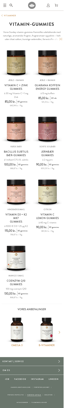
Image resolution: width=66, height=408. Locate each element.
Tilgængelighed (39, 402)
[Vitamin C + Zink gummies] (16, 62)
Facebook (20, 379)
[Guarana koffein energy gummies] (47, 62)
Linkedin (54, 379)
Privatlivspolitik (16, 395)
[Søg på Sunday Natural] (11, 5)
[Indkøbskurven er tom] (56, 5)
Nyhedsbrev (22, 402)
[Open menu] (4, 5)
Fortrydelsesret (42, 387)
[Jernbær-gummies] (47, 128)
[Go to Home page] (32, 5)
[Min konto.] (48, 5)
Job (7, 379)
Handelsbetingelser (20, 387)
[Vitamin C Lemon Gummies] (47, 191)
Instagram (37, 379)
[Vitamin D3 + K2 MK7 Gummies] (16, 191)
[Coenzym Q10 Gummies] (16, 257)
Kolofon (49, 395)
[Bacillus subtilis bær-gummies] (16, 128)
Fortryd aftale (34, 395)
